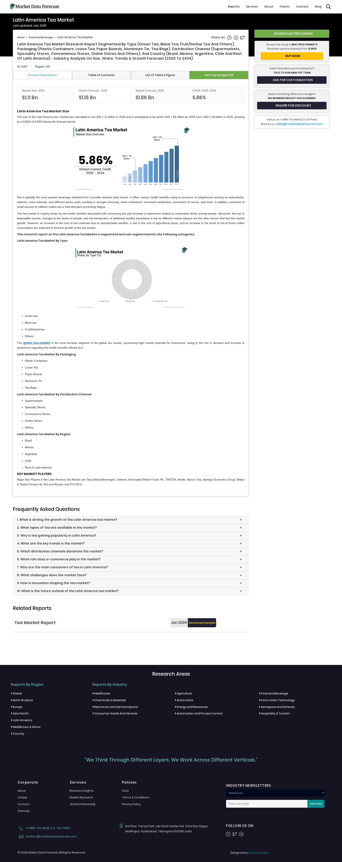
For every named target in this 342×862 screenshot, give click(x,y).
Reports (234, 7)
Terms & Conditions (135, 797)
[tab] (42, 75)
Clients (285, 7)
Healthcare (101, 693)
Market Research (81, 797)
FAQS (125, 791)
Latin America (21, 720)
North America (22, 700)
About (268, 7)
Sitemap (23, 811)
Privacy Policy (131, 804)
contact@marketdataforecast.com (51, 836)
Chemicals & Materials (109, 700)
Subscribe (316, 803)
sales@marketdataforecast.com (299, 124)
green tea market (36, 343)
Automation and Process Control (198, 713)
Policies (129, 782)
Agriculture (183, 693)
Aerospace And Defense (277, 707)
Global (16, 693)
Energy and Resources (191, 707)
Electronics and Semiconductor (115, 707)
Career (22, 797)
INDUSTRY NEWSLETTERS (248, 785)
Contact (302, 7)
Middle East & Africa (25, 727)
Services (252, 7)
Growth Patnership (83, 804)
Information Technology (277, 700)
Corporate (28, 782)
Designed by (249, 853)
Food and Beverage (41, 37)
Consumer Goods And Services (115, 713)
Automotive (184, 700)
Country (17, 734)
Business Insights (82, 791)
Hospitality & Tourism (274, 713)
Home (21, 37)
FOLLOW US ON (239, 826)
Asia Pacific (20, 713)
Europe (16, 707)
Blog (318, 7)
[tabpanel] (130, 286)
